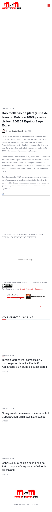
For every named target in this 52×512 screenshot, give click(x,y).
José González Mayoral (16, 131)
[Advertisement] (26, 38)
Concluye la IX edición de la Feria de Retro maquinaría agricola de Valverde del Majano (24, 466)
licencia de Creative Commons (31, 289)
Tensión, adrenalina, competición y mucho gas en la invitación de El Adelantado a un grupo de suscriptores (24, 363)
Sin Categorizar (8, 108)
